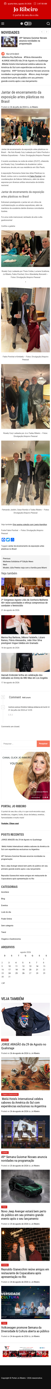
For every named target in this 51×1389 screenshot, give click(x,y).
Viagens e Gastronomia (11, 939)
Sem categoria (7, 925)
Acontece (5, 892)
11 (16, 966)
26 (23, 973)
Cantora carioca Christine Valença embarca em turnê (27, 707)
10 (9, 966)
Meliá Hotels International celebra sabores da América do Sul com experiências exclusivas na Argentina (23, 1102)
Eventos (4, 905)
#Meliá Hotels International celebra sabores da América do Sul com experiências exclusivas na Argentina (23, 67)
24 (9, 973)
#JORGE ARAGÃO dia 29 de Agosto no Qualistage (25, 60)
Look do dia (6, 912)
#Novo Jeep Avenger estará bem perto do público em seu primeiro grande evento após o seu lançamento (25, 77)
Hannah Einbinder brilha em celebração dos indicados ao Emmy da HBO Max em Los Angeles (24, 676)
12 (23, 966)
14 (37, 966)
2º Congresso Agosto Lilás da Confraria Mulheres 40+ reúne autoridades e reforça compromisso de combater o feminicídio (24, 602)
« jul (3, 983)
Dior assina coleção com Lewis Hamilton (30, 524)
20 (30, 970)
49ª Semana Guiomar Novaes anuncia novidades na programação (24, 1158)
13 (30, 966)
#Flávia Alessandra (33, 57)
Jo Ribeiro (26, 9)
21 (37, 970)
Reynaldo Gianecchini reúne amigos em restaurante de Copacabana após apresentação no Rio (25, 1273)
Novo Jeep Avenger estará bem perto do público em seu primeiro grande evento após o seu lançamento (34, 42)
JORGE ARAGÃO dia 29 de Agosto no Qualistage (21, 840)
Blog (3, 899)
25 (16, 973)
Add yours (26, 697)
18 (16, 970)
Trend (3, 932)
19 (23, 970)
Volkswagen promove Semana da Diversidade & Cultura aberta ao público (25, 1329)
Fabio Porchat (35, 176)
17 (9, 970)
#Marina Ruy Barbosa (12, 57)
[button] (46, 32)
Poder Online (6, 919)
